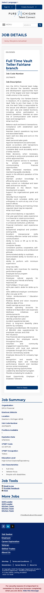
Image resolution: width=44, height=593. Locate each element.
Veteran (5, 545)
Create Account (27, 7)
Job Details (10, 52)
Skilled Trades (8, 549)
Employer (6, 538)
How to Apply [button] (22, 388)
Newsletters (6, 565)
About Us (6, 552)
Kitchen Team (8, 506)
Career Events (20, 565)
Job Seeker (7, 534)
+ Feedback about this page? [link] (31, 515)
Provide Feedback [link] (11, 488)
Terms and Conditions (20, 561)
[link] (22, 14)
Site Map (5, 561)
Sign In (7, 7)
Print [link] (6, 491)
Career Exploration (10, 541)
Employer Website (9, 412)
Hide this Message (31, 591)
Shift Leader (7, 502)
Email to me (9, 486)
